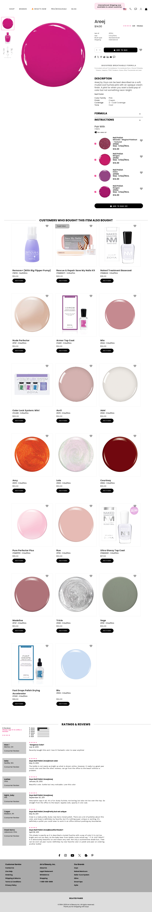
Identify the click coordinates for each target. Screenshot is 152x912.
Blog (74, 9)
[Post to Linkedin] (108, 56)
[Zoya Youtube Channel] (72, 855)
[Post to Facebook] (95, 56)
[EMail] (111, 56)
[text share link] (114, 56)
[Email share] (111, 57)
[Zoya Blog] (86, 855)
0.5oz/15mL (106, 35)
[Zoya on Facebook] (59, 855)
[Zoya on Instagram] (65, 855)
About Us (43, 868)
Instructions (104, 119)
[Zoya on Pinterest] (92, 855)
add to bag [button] (115, 50)
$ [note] (116, 149)
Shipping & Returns (13, 878)
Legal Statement (46, 871)
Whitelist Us (44, 875)
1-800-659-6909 (46, 882)
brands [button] (23, 9)
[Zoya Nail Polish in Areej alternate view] (7, 37)
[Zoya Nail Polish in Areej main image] (7, 23)
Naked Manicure (80, 871)
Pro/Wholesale (59, 9)
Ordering (9, 875)
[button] (125, 9)
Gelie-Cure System (81, 875)
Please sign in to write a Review (11, 730)
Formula (101, 113)
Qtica (76, 878)
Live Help (8, 871)
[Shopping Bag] (146, 9)
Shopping (44, 878)
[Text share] (114, 57)
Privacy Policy (11, 885)
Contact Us (9, 868)
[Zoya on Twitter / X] (79, 855)
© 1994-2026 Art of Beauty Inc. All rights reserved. (76, 905)
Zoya (76, 868)
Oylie (76, 885)
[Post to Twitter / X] (98, 56)
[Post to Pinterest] (101, 56)
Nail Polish (99, 94)
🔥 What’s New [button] (39, 9)
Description (103, 78)
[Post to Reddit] (104, 56)
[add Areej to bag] (140, 50)
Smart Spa (78, 882)
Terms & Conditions (13, 882)
